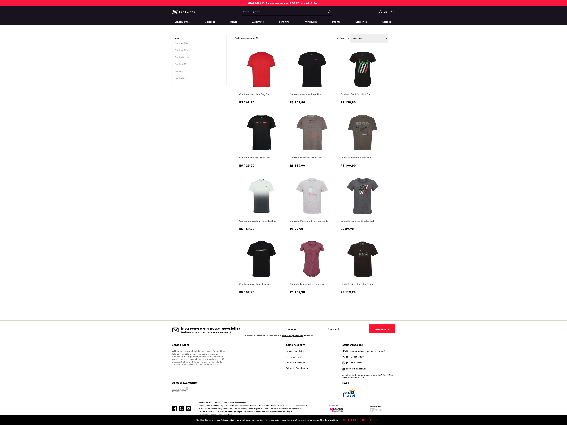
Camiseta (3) (180, 64)
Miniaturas (311, 21)
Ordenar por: (343, 38)
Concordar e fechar (355, 420)
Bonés (233, 21)
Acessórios (361, 21)
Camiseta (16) (181, 50)
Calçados (387, 21)
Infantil (336, 21)
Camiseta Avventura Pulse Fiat (305, 94)
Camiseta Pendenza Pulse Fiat (254, 157)
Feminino (284, 21)
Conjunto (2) (180, 71)
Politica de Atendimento (297, 368)
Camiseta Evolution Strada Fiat (306, 157)
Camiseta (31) (181, 43)
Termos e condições (295, 351)
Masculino (258, 21)
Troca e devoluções (294, 356)
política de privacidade (292, 335)
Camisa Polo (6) (182, 57)
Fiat (177, 38)
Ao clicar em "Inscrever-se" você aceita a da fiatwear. (279, 335)
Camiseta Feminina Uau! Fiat (355, 94)
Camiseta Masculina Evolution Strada (309, 220)
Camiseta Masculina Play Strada (357, 284)
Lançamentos (182, 21)
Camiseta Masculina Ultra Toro (255, 284)
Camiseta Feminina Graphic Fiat (357, 220)
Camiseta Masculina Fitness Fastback (258, 220)
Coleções (210, 21)
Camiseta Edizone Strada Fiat (355, 157)
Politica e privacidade (296, 362)
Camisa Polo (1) (182, 78)
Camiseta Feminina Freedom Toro (307, 284)
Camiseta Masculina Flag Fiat (254, 94)
